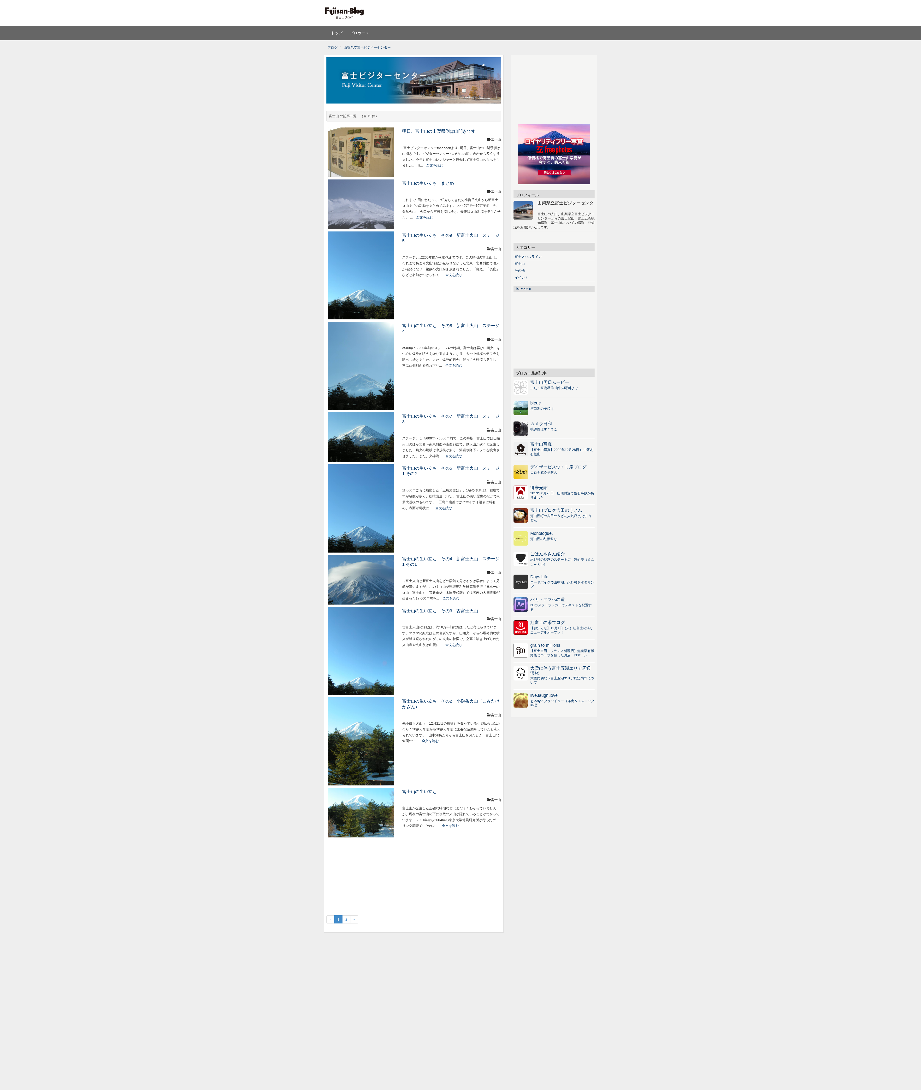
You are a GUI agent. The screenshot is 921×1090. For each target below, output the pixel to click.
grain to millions (545, 645)
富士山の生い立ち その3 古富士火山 (440, 610)
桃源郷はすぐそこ (543, 429)
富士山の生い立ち (419, 791)
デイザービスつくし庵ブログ (558, 467)
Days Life (539, 576)
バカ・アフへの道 (547, 599)
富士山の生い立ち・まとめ (428, 183)
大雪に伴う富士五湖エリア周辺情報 (560, 670)
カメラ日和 (541, 423)
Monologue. (541, 533)
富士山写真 (541, 444)
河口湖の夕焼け (542, 408)
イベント (521, 277)
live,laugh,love (544, 695)
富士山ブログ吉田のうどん (556, 510)
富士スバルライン (528, 257)
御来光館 (539, 487)
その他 (520, 270)
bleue (535, 403)
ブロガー (358, 33)
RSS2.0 (525, 289)
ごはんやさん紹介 (547, 554)
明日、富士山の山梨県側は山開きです (439, 131)
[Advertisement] (513, 13)
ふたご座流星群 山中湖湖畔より (554, 388)
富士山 (520, 263)
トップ (336, 33)
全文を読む (434, 165)
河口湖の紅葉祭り (543, 539)
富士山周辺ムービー (549, 382)
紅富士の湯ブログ (547, 622)
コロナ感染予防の (543, 472)
